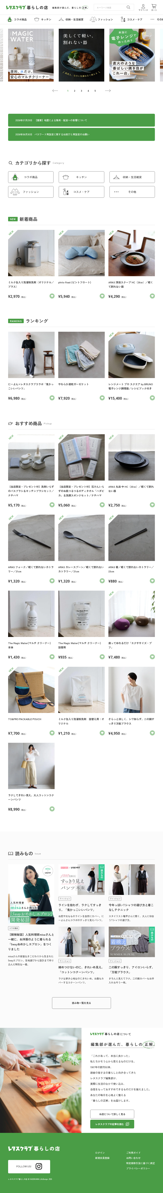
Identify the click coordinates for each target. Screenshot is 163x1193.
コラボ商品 (31, 177)
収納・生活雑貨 (132, 177)
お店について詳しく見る (112, 1114)
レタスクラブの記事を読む (109, 1124)
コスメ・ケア (81, 192)
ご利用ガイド (133, 1152)
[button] (55, 90)
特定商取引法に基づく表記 (140, 1163)
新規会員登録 (102, 1158)
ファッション (31, 192)
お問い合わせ (133, 1158)
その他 (132, 192)
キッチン (81, 177)
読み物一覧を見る (81, 1003)
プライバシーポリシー (138, 1168)
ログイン (100, 1152)
